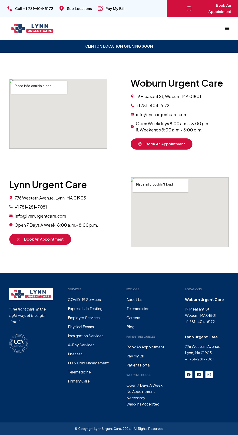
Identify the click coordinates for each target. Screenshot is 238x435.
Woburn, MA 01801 (200, 315)
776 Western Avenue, (203, 346)
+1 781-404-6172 (200, 321)
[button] (227, 28)
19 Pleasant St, (197, 309)
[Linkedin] (199, 374)
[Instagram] (209, 374)
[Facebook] (188, 374)
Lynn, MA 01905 (198, 352)
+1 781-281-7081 (199, 359)
